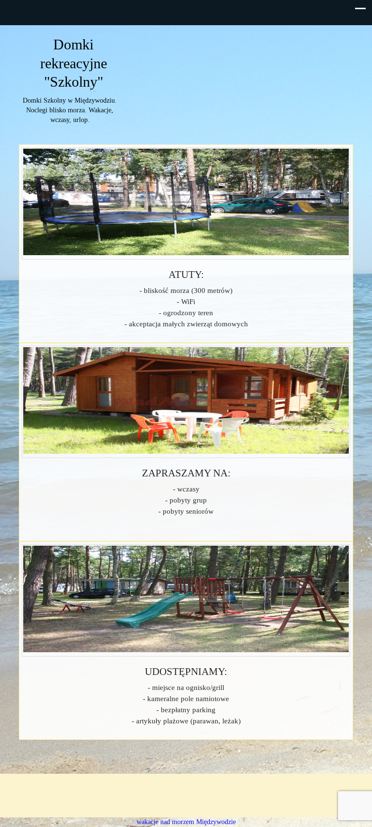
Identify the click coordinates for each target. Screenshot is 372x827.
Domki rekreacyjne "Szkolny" (73, 63)
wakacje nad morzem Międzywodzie (186, 822)
